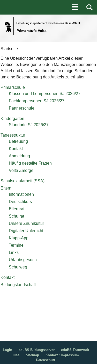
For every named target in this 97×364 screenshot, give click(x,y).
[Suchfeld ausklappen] (89, 7)
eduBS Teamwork (75, 350)
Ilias (16, 355)
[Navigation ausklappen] (75, 7)
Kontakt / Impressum (62, 355)
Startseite (9, 48)
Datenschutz (46, 360)
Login (7, 350)
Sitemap (32, 355)
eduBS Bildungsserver (37, 350)
